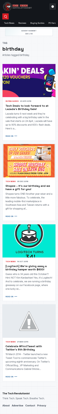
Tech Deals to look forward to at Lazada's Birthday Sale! (27, 107)
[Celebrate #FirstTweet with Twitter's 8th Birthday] (29, 321)
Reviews (22, 23)
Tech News (9, 23)
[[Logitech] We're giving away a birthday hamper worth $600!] (29, 241)
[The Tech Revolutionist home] (25, 6)
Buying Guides (37, 23)
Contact (30, 405)
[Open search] (5, 16)
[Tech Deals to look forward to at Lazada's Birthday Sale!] (29, 80)
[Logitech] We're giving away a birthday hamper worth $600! (26, 267)
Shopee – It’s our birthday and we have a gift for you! (28, 187)
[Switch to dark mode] (53, 7)
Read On (9, 136)
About (6, 405)
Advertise (17, 405)
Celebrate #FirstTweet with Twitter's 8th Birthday (24, 347)
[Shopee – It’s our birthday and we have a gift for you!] (29, 160)
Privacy (41, 405)
